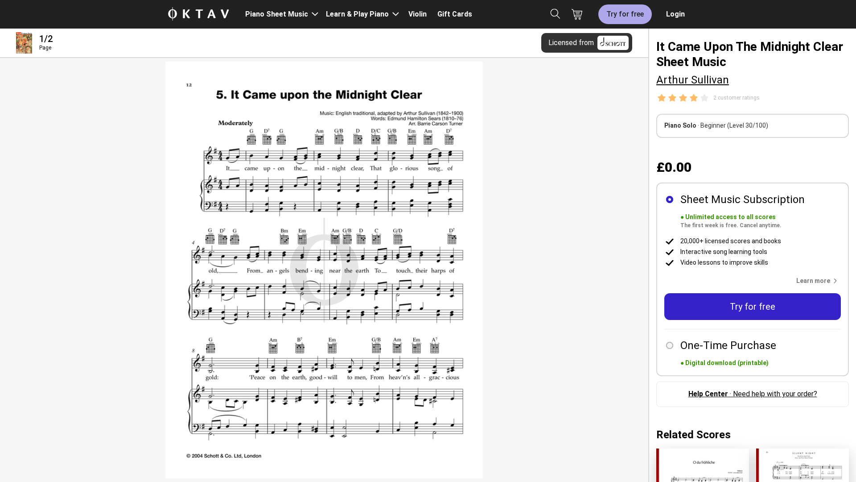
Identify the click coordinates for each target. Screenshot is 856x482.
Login (675, 14)
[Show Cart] (577, 14)
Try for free (625, 14)
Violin (417, 14)
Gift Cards (454, 14)
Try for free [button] (752, 306)
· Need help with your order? (752, 394)
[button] (818, 280)
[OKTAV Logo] (198, 14)
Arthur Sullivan (692, 80)
